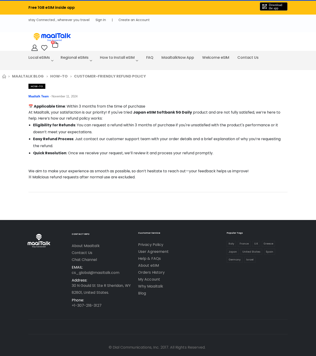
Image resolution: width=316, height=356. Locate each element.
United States (251, 252)
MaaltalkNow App (177, 57)
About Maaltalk (86, 245)
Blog (142, 293)
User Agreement (153, 251)
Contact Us (248, 57)
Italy (231, 243)
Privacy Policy (150, 244)
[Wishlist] (44, 48)
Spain (269, 252)
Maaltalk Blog (28, 76)
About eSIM (148, 265)
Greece (268, 243)
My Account (149, 279)
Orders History (151, 272)
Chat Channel (84, 259)
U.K (256, 243)
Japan (233, 252)
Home (4, 76)
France (244, 243)
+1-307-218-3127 (87, 305)
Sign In (101, 20)
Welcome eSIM (215, 57)
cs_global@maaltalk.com (95, 272)
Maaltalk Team (39, 96)
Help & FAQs (149, 258)
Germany (235, 259)
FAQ (150, 57)
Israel (250, 259)
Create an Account (134, 20)
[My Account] (35, 48)
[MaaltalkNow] (158, 37)
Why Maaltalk (150, 286)
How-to (59, 76)
